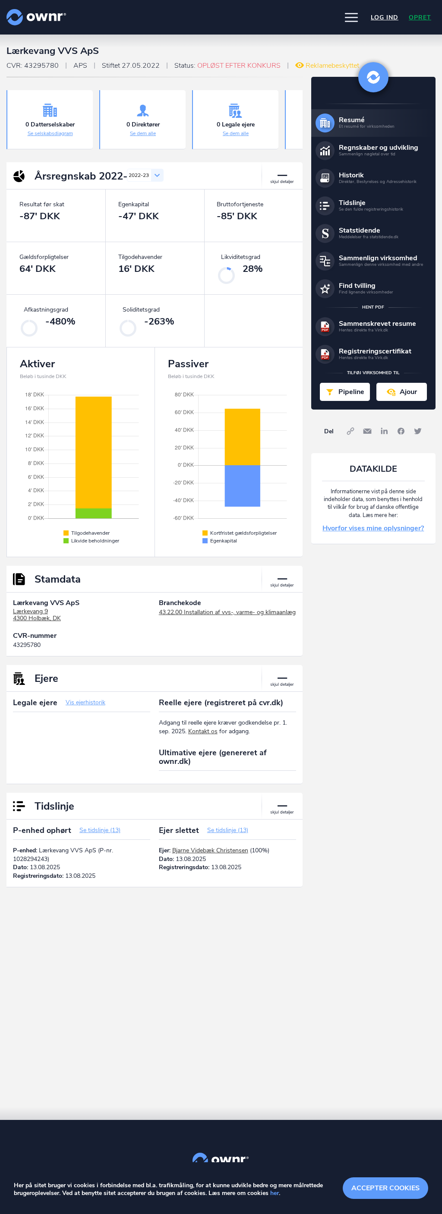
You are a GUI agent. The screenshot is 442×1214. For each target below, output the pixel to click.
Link (350, 431)
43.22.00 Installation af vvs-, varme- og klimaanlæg (227, 612)
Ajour (408, 392)
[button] (351, 17)
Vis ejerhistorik (85, 702)
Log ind (384, 17)
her (274, 1193)
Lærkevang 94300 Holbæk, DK (37, 615)
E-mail (367, 431)
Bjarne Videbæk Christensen (210, 850)
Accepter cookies (385, 1188)
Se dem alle (143, 133)
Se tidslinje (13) (99, 830)
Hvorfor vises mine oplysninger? (373, 528)
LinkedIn (384, 431)
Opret (420, 17)
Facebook (401, 431)
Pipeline (351, 392)
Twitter (418, 431)
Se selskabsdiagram (50, 133)
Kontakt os (203, 731)
